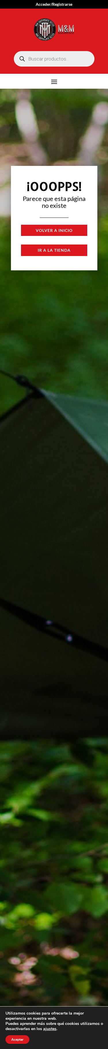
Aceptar (17, 1039)
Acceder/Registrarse (54, 4)
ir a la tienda (54, 250)
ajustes (49, 1028)
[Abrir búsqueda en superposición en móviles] (54, 58)
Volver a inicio (54, 230)
